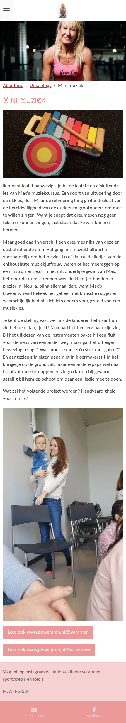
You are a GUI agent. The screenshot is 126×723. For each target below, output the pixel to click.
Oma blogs (40, 86)
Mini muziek (70, 86)
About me (13, 86)
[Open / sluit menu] (6, 10)
